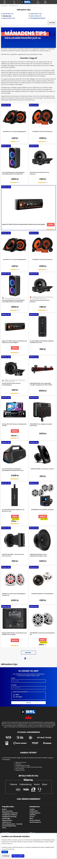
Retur (31, 818)
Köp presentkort (7, 820)
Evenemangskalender (9, 826)
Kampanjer (4, 6)
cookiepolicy (9, 843)
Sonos (4, 828)
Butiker (4, 809)
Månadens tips (14, 6)
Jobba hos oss (6, 822)
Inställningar (6, 856)
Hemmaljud (18, 697)
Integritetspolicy (35, 813)
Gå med (28, 702)
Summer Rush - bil (8, 13)
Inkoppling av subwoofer (10, 813)
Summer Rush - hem (36, 13)
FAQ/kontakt (34, 811)
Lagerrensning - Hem (9, 18)
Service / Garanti (35, 820)
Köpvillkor (33, 815)
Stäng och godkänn (18, 856)
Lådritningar (6, 818)
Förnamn (13, 685)
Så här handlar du (35, 822)
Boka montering (7, 811)
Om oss (32, 816)
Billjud (17, 694)
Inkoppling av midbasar (9, 815)
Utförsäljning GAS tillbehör (37, 18)
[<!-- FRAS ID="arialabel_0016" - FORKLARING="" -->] (18, 435)
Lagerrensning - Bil (35, 16)
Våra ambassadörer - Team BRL (12, 824)
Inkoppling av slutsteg (9, 816)
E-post (13, 678)
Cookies (32, 809)
